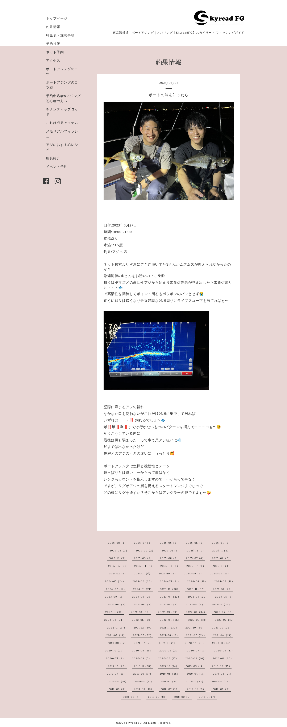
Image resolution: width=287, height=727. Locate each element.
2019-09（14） (195, 666)
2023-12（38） (170, 589)
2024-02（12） (116, 589)
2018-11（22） (195, 681)
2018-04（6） (132, 696)
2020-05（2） (115, 658)
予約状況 (53, 43)
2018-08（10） (144, 689)
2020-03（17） (168, 658)
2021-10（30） (195, 627)
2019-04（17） (196, 673)
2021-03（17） (117, 642)
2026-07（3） (143, 542)
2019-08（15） (222, 666)
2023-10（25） (223, 589)
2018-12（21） (169, 681)
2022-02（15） (225, 619)
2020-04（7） (141, 658)
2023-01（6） (195, 604)
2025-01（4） (221, 565)
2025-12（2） (196, 550)
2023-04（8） (117, 604)
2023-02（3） (169, 604)
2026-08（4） (117, 542)
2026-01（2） (171, 550)
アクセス (53, 60)
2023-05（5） (224, 596)
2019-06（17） (143, 673)
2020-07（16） (197, 650)
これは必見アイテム (62, 123)
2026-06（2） (169, 542)
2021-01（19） (168, 642)
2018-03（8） (157, 696)
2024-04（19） (197, 581)
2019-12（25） (117, 666)
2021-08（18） (116, 635)
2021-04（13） (223, 635)
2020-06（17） (224, 650)
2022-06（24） (114, 619)
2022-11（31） (114, 612)
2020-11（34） (222, 642)
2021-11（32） (169, 627)
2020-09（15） (142, 650)
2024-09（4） (193, 573)
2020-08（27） (169, 650)
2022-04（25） (170, 619)
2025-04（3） (143, 565)
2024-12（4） (118, 573)
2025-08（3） (169, 558)
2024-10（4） (168, 573)
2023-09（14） (115, 596)
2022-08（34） (196, 612)
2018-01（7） (208, 696)
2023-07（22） (170, 596)
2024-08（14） (220, 573)
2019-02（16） (118, 681)
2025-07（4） (195, 558)
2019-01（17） (144, 681)
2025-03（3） (169, 565)
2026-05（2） (195, 542)
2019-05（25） (169, 673)
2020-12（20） (195, 642)
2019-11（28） (143, 666)
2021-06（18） (169, 635)
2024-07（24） (115, 581)
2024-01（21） (143, 589)
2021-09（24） (222, 627)
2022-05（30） (142, 619)
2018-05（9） (221, 689)
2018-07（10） (170, 689)
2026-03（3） (119, 550)
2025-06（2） (221, 558)
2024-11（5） (143, 573)
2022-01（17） (116, 627)
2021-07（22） (143, 635)
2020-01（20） (223, 658)
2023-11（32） (196, 589)
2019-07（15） (116, 673)
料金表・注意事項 (60, 35)
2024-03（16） (224, 581)
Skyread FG (134, 722)
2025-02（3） (195, 565)
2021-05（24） (196, 635)
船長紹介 (53, 158)
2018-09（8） (117, 689)
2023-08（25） (142, 596)
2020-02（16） (195, 658)
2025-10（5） (117, 558)
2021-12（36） (143, 627)
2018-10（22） (221, 681)
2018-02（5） (183, 696)
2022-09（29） (168, 612)
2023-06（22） (197, 596)
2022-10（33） (141, 612)
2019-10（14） (169, 666)
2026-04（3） (221, 542)
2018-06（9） (196, 689)
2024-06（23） (142, 581)
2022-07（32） (223, 612)
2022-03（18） (198, 619)
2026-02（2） (145, 550)
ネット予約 (55, 52)
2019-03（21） (222, 673)
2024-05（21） (170, 581)
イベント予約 (56, 166)
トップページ (56, 18)
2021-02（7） (143, 642)
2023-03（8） (143, 604)
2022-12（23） (221, 604)
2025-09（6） (143, 558)
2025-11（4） (221, 550)
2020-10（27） (115, 650)
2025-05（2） (117, 565)
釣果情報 (53, 27)
